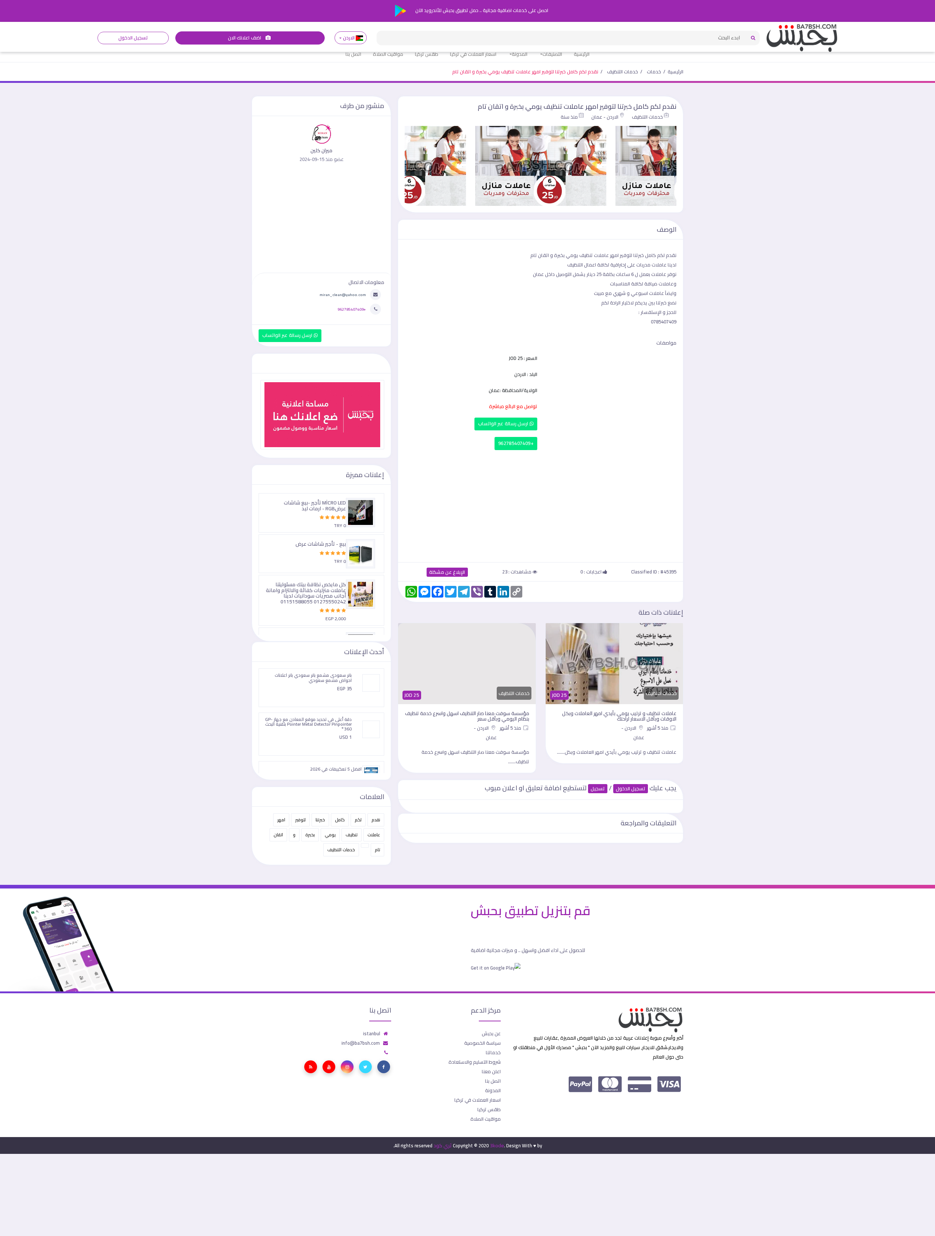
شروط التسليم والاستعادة (475, 1061)
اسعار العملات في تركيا (473, 54)
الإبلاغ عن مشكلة (447, 572)
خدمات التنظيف (622, 71)
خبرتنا (320, 819)
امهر (281, 819)
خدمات (654, 71)
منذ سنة (569, 116)
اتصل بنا (353, 54)
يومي (330, 834)
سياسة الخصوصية (482, 1043)
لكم (358, 819)
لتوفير (300, 819)
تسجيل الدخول (133, 37)
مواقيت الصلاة (388, 54)
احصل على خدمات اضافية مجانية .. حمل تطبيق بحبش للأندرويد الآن (481, 10)
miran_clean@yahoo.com (343, 294)
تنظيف (352, 834)
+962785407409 (516, 443)
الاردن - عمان (604, 116)
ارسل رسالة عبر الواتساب (504, 423)
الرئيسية (581, 54)
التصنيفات (552, 54)
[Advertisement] (540, 504)
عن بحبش (491, 1033)
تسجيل (598, 788)
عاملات (373, 834)
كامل (340, 819)
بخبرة (310, 834)
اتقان (278, 834)
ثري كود (443, 1145)
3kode (497, 1145)
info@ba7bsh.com (360, 1043)
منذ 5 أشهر (658, 727)
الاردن (348, 37)
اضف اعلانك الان (245, 37)
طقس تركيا (426, 54)
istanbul (371, 1033)
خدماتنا (493, 1052)
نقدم (375, 819)
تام (377, 849)
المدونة (519, 54)
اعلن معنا (491, 1071)
